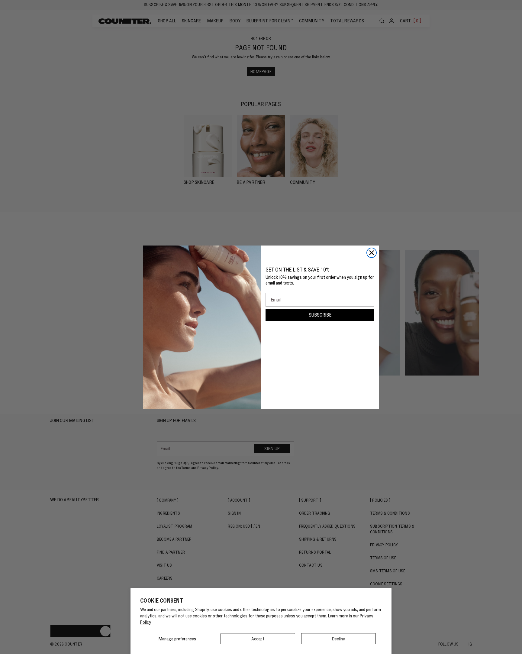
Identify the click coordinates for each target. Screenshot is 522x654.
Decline (338, 639)
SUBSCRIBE (320, 315)
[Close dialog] (371, 253)
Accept (257, 639)
